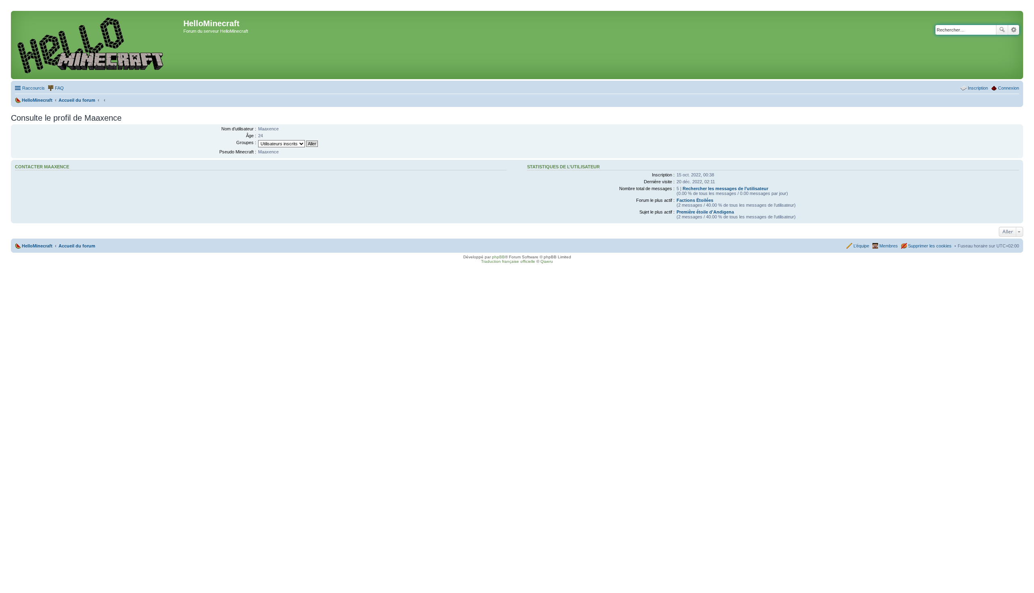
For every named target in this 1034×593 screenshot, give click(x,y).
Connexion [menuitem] (1008, 88)
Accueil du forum (77, 245)
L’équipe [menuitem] (861, 245)
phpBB (498, 257)
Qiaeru (546, 261)
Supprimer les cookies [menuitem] (930, 245)
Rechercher (1002, 30)
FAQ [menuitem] (59, 88)
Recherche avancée (1013, 30)
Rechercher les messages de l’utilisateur (725, 188)
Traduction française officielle (508, 261)
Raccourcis (33, 88)
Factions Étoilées (695, 200)
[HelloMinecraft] (98, 45)
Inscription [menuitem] (978, 88)
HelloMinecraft (37, 245)
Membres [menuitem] (888, 245)
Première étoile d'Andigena (705, 212)
